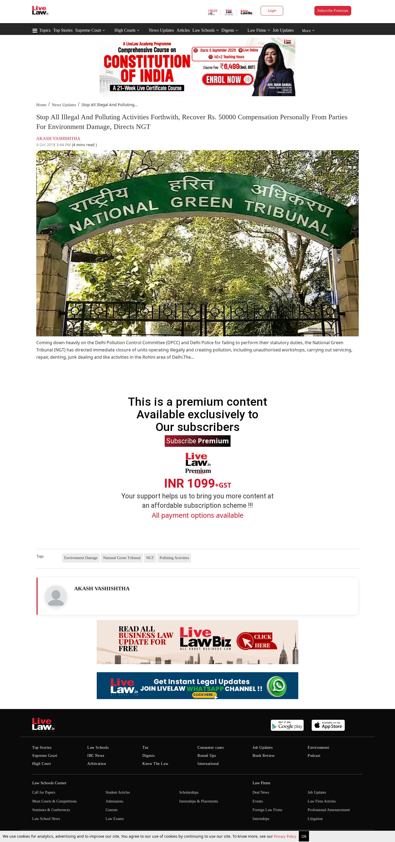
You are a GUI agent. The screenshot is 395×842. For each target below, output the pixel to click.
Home (41, 105)
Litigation (315, 819)
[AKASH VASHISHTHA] (56, 597)
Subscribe (197, 440)
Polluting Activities (174, 558)
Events (258, 801)
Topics (45, 30)
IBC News (95, 756)
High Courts (124, 30)
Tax (145, 748)
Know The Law (155, 764)
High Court (41, 764)
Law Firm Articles (322, 801)
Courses (111, 810)
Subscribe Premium (333, 11)
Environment (318, 748)
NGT (150, 558)
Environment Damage (81, 558)
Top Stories (63, 30)
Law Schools (203, 30)
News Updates (161, 30)
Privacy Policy (285, 836)
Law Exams (115, 819)
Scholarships (188, 792)
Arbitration (96, 764)
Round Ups (207, 756)
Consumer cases (211, 748)
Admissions (114, 801)
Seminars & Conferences (51, 810)
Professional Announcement (329, 810)
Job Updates (283, 30)
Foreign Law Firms (267, 810)
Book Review (264, 756)
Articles (183, 30)
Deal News (261, 792)
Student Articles (118, 792)
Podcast (314, 756)
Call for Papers (43, 792)
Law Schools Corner (49, 783)
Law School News (46, 819)
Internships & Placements (198, 801)
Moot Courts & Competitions (54, 801)
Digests (227, 30)
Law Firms (256, 30)
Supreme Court (88, 30)
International (208, 764)
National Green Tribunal (122, 558)
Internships (261, 819)
